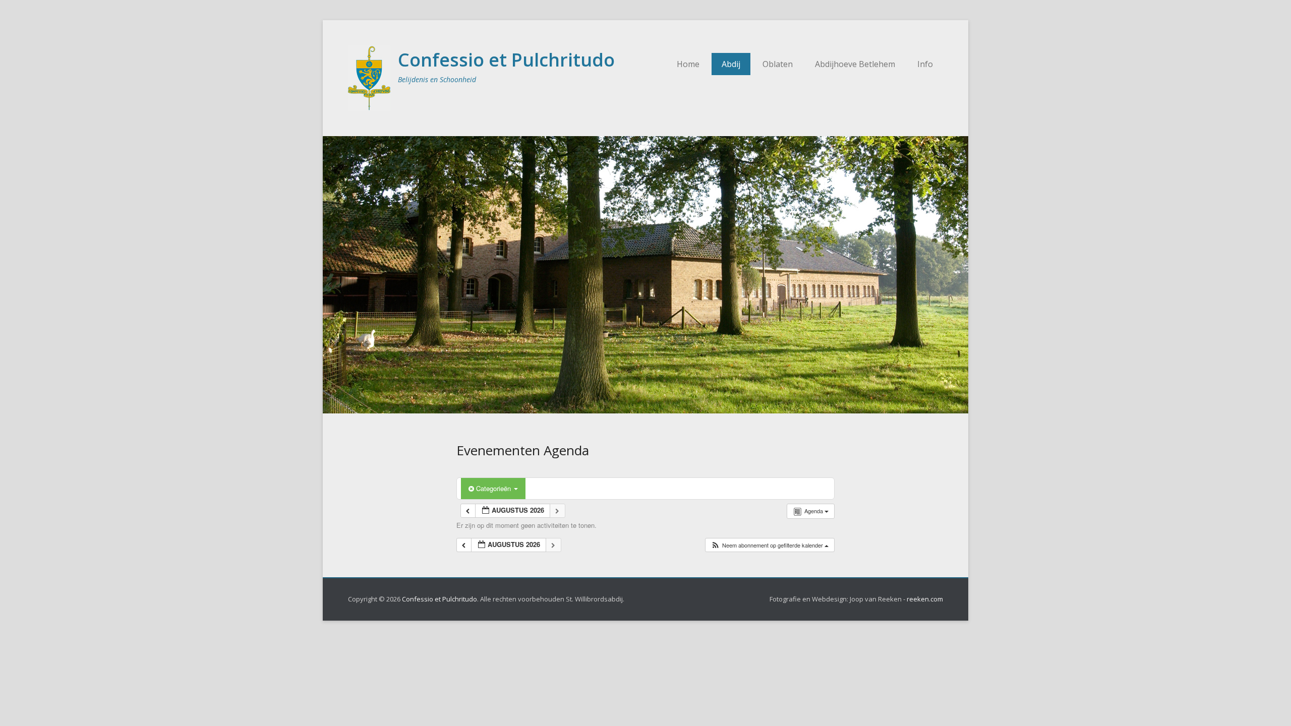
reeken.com (925, 598)
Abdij (731, 64)
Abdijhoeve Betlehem (855, 64)
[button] (770, 545)
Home (688, 64)
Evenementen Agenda (522, 450)
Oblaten (777, 64)
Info (925, 64)
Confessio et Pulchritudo (506, 59)
